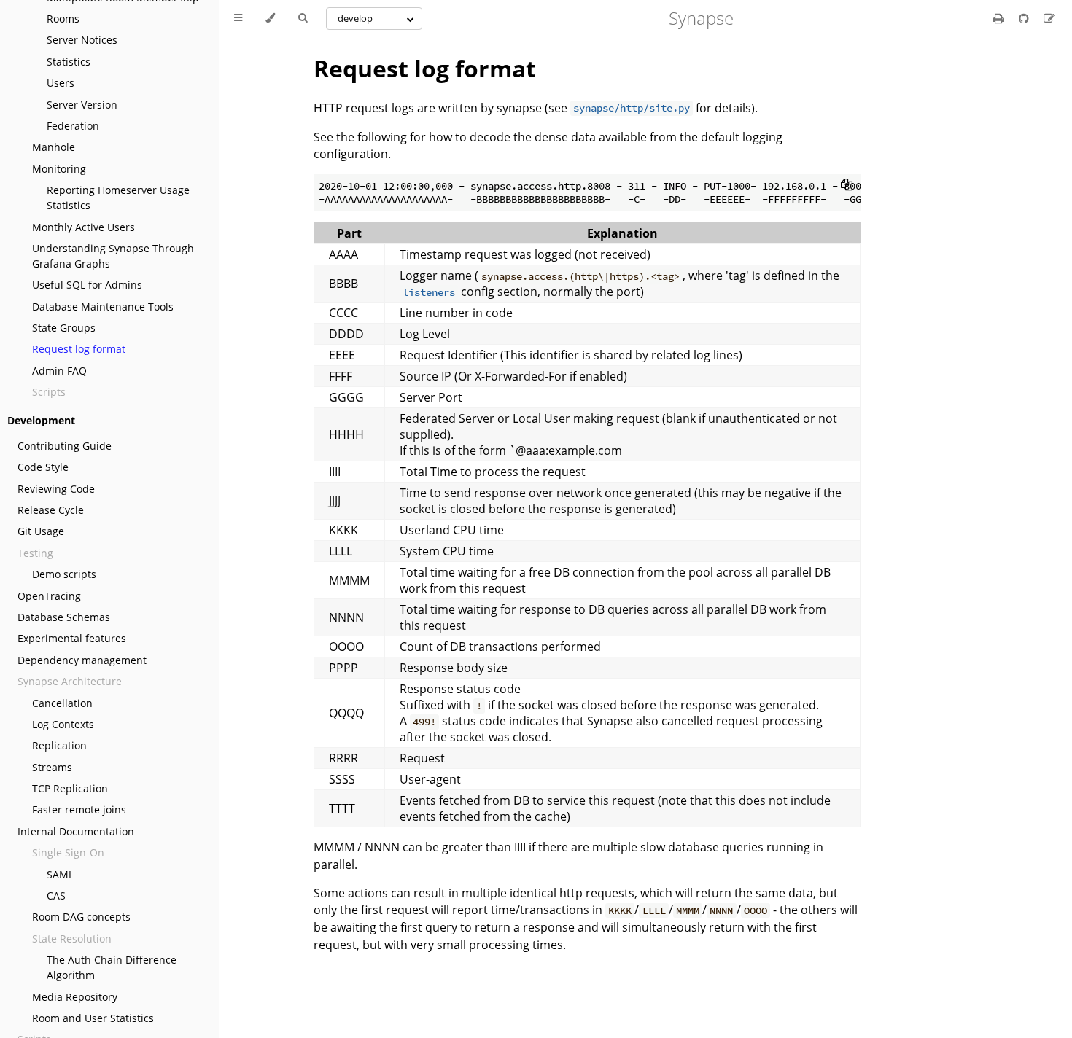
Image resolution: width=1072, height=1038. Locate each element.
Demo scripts (64, 574)
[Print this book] (1000, 18)
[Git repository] (1025, 18)
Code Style (43, 467)
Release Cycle (51, 510)
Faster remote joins (79, 809)
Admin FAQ (59, 371)
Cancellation (62, 703)
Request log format (78, 349)
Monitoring (59, 169)
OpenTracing (49, 596)
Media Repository (74, 997)
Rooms (63, 19)
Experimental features (72, 638)
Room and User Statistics (93, 1018)
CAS (56, 895)
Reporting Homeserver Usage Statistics (118, 197)
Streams (52, 767)
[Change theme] (270, 18)
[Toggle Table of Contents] (238, 18)
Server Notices (82, 40)
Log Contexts (63, 724)
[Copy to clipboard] (846, 184)
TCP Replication (70, 788)
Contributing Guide (65, 446)
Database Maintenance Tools (103, 306)
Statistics (68, 62)
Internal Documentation (76, 831)
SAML (60, 874)
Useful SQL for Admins (87, 285)
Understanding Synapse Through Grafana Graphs (113, 255)
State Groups (64, 328)
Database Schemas (64, 617)
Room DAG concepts (81, 917)
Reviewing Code (56, 489)
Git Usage (41, 531)
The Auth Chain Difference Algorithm (111, 967)
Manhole (53, 147)
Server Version (82, 105)
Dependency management (82, 660)
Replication (59, 745)
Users (60, 83)
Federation (73, 126)
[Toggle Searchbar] (303, 18)
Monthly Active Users (83, 227)
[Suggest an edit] (1049, 18)
